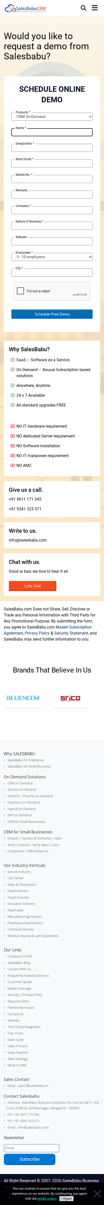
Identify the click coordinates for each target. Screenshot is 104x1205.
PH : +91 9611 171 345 (23, 1114)
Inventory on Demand (24, 802)
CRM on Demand (20, 783)
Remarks (22, 190)
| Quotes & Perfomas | (37, 838)
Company (23, 206)
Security (13, 994)
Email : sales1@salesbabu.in (28, 1085)
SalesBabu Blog (19, 962)
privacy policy (46, 1198)
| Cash (54, 844)
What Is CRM (17, 1065)
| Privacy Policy (31, 994)
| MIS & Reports (36, 851)
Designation (25, 143)
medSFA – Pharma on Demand (30, 796)
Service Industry (19, 871)
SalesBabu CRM (25, 9)
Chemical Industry (21, 929)
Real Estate (15, 910)
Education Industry (21, 903)
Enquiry (13, 838)
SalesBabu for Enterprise (26, 760)
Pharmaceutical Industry (25, 923)
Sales (58, 838)
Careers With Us (19, 969)
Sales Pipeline (18, 1052)
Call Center (15, 878)
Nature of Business (29, 221)
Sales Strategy (18, 1058)
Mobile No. (24, 174)
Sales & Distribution (22, 884)
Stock (11, 844)
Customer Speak (20, 981)
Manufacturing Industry (25, 916)
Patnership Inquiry (21, 1007)
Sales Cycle (15, 1039)
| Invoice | (23, 844)
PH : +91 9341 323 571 (23, 1121)
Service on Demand (22, 789)
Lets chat (32, 586)
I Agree (66, 1198)
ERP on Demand (20, 815)
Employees (24, 252)
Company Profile (20, 956)
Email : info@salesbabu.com (28, 1127)
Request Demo (18, 1001)
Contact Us (15, 1014)
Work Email (24, 159)
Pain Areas (15, 1033)
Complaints (16, 851)
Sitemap (13, 1020)
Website (21, 237)
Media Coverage (19, 988)
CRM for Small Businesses (26, 821)
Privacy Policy (37, 633)
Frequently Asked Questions (28, 975)
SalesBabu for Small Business (29, 766)
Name (21, 128)
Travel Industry (18, 897)
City (19, 268)
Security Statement (71, 633)
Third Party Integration (24, 1026)
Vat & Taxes (40, 844)
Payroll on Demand (22, 809)
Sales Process (18, 1046)
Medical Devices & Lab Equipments (33, 935)
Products (23, 112)
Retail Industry (18, 890)
